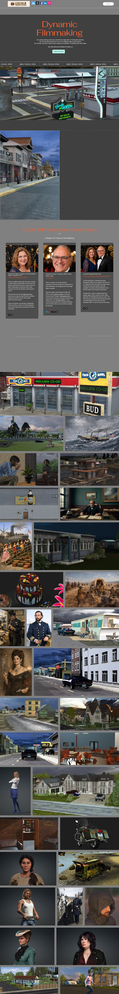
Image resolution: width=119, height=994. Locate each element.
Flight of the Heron (27, 294)
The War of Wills (60, 300)
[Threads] (37, 3)
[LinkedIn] (45, 3)
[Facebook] (41, 3)
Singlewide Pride (65, 296)
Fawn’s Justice (59, 294)
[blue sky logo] (33, 3)
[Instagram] (49, 3)
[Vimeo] (47, 312)
